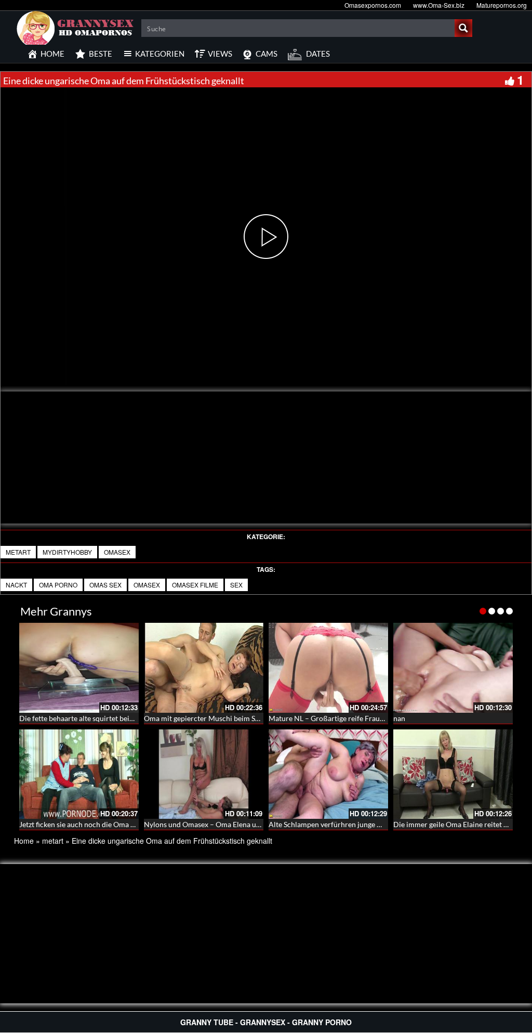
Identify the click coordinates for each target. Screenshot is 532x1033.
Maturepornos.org (501, 5)
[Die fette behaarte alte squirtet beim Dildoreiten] (79, 668)
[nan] (453, 668)
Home (24, 840)
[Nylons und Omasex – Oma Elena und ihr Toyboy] (203, 774)
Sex (236, 584)
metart (18, 551)
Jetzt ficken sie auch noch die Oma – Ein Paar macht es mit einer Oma (130, 824)
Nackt (16, 584)
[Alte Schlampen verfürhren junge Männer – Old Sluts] (328, 774)
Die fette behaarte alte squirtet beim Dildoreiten (97, 718)
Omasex (147, 584)
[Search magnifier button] (463, 28)
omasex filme (195, 584)
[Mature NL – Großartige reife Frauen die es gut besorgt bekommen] (328, 668)
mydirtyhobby (67, 551)
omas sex (105, 584)
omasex (117, 551)
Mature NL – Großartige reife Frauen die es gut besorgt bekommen (376, 718)
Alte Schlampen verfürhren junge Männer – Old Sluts (353, 824)
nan (399, 718)
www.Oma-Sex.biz (438, 5)
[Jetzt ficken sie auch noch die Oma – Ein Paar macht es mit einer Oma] (79, 774)
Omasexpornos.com (372, 5)
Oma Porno (58, 584)
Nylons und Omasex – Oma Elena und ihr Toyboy (222, 824)
